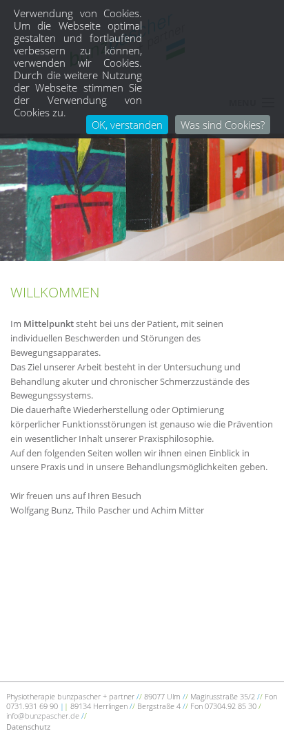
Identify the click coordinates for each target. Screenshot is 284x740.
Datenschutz (28, 726)
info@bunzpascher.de (42, 715)
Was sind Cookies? (223, 124)
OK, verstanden (127, 124)
